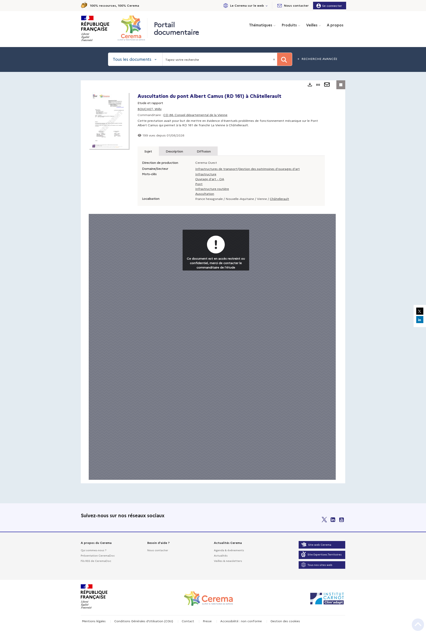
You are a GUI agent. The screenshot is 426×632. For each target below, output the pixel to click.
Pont (199, 184)
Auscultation (204, 193)
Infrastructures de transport (216, 168)
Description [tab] (174, 151)
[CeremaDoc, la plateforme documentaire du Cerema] (132, 28)
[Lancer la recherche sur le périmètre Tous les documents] (284, 59)
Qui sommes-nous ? (93, 550)
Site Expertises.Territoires (325, 554)
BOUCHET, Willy (150, 109)
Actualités (221, 555)
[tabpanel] (213, 281)
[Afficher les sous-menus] (267, 5)
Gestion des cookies (285, 621)
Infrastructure (205, 174)
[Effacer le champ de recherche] (274, 59)
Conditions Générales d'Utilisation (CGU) (143, 621)
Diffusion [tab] (204, 151)
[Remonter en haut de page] (418, 624)
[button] (244, 5)
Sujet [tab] (148, 151)
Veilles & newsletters (228, 561)
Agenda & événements (229, 550)
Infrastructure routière (212, 188)
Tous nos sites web (320, 565)
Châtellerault (279, 198)
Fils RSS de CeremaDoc (96, 561)
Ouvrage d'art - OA (209, 179)
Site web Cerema (319, 544)
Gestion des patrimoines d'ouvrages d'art (269, 168)
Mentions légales (94, 621)
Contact (188, 621)
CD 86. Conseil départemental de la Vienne (195, 115)
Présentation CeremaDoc (98, 555)
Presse (207, 621)
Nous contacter (157, 550)
